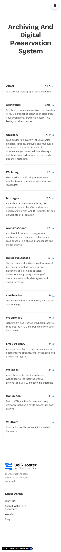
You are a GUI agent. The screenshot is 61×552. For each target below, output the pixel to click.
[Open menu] (54, 5)
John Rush (10, 501)
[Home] (18, 6)
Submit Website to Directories (15, 508)
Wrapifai (9, 514)
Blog (7, 519)
